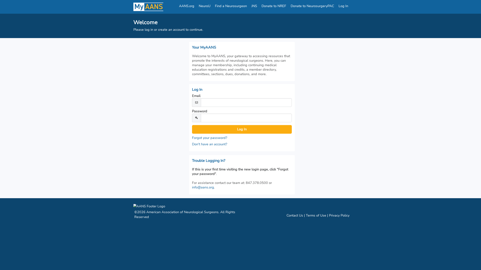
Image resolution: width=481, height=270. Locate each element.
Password (199, 111)
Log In (343, 6)
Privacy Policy (339, 215)
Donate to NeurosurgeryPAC (312, 6)
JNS (254, 6)
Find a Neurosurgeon (231, 6)
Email (196, 95)
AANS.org (186, 6)
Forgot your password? (209, 138)
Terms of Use (316, 215)
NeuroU (204, 6)
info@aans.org (203, 187)
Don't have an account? (209, 144)
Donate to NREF (274, 6)
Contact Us (295, 215)
